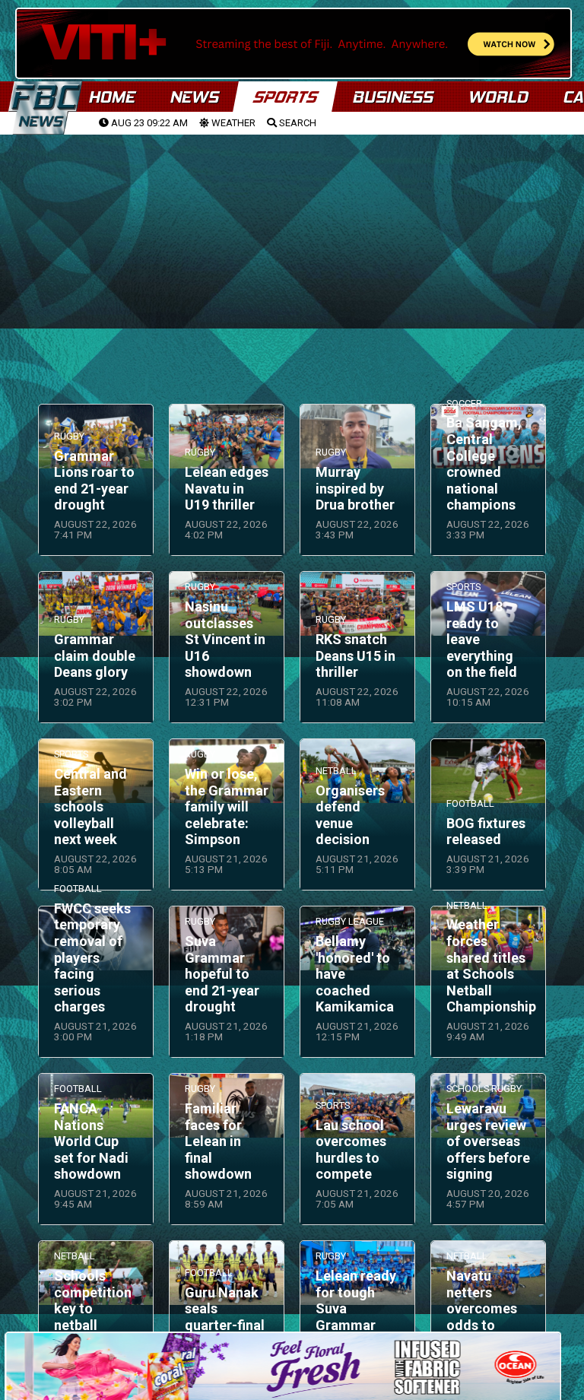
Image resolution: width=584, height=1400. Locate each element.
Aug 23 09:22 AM (148, 123)
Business (392, 97)
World (498, 97)
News (194, 97)
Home (111, 97)
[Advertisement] (292, 251)
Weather (232, 123)
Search (296, 123)
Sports (285, 97)
